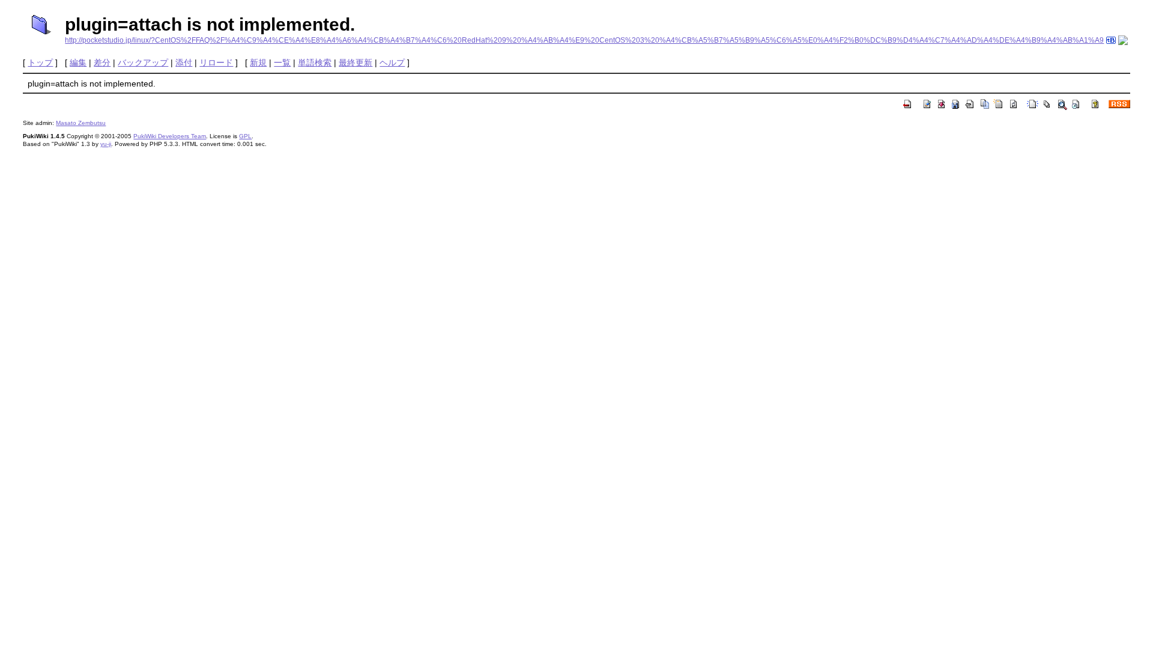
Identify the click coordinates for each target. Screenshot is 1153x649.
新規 (258, 62)
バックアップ (143, 62)
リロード (216, 62)
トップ (40, 62)
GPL (245, 136)
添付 (183, 62)
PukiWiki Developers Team (169, 136)
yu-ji (105, 144)
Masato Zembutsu (81, 123)
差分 (102, 62)
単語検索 (314, 62)
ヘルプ (392, 62)
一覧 (282, 62)
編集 (78, 62)
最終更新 (355, 62)
